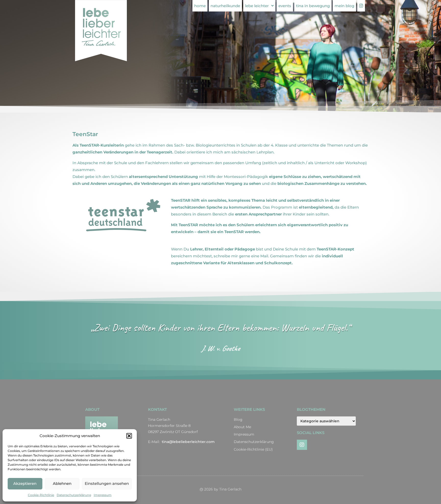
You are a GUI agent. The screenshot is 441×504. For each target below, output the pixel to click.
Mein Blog (344, 5)
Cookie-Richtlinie (41, 495)
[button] (129, 435)
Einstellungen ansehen (107, 483)
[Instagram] (302, 445)
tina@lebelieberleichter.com (188, 441)
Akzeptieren (24, 483)
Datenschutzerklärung (74, 495)
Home (200, 5)
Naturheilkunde (225, 5)
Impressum (103, 495)
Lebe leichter (257, 5)
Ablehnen (62, 483)
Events (284, 5)
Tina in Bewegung (313, 5)
